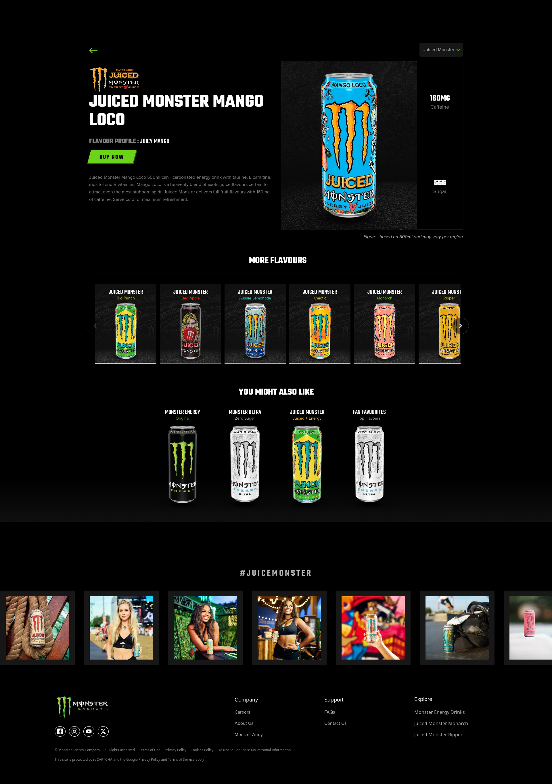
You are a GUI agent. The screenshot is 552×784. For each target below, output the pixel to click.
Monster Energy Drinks (439, 712)
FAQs (329, 712)
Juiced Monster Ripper (438, 734)
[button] (460, 326)
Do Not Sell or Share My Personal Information (254, 750)
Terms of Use (149, 750)
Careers (242, 712)
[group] (126, 324)
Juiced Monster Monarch (441, 723)
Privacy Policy (175, 750)
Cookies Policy (202, 750)
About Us (244, 723)
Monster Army (249, 734)
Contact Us (335, 723)
